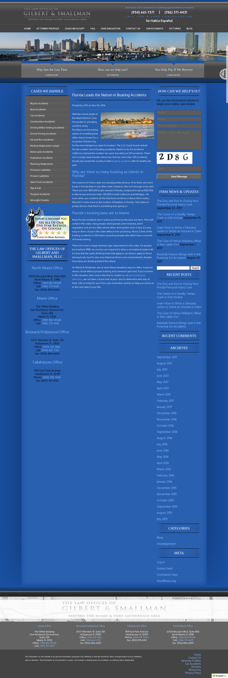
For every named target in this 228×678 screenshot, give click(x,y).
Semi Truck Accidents (41, 182)
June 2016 (163, 450)
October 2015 (165, 500)
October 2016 (165, 425)
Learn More (51, 75)
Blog (189, 28)
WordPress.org (166, 581)
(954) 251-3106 (51, 347)
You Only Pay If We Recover (174, 69)
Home (27, 28)
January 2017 (164, 407)
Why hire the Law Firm (52, 69)
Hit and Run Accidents (42, 139)
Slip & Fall (35, 188)
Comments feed (167, 574)
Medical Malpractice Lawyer (44, 145)
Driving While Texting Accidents (47, 127)
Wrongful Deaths (39, 200)
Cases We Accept (75, 28)
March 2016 (164, 469)
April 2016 (163, 463)
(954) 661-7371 (142, 12)
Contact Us (133, 28)
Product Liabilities (39, 176)
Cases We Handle (47, 91)
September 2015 (167, 506)
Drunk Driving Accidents (43, 133)
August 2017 (164, 363)
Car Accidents (154, 28)
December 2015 (167, 488)
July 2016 (162, 444)
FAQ (92, 28)
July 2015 (162, 519)
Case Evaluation (110, 28)
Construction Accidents (42, 121)
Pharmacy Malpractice (41, 163)
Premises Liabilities (40, 169)
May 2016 (163, 456)
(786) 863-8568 (51, 283)
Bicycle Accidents (39, 103)
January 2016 (164, 481)
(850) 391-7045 (52, 377)
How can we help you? (113, 69)
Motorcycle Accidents (41, 151)
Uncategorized (166, 543)
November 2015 (167, 494)
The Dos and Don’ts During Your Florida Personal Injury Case (177, 202)
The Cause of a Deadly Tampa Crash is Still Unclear (176, 216)
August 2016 (164, 438)
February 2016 (165, 475)
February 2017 (165, 400)
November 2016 (167, 419)
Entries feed (164, 568)
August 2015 (164, 513)
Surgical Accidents (40, 194)
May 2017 (163, 382)
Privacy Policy (193, 672)
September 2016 (167, 432)
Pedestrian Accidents (41, 157)
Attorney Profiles (48, 28)
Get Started (113, 75)
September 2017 (167, 357)
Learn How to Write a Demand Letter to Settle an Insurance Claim (179, 229)
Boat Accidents (38, 109)
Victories (175, 28)
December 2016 (167, 413)
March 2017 (164, 394)
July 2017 (162, 369)
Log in (161, 562)
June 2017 (163, 376)
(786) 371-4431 (176, 12)
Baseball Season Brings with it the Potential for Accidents (179, 256)
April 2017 (163, 388)
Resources (195, 669)
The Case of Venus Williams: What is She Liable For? (179, 242)
